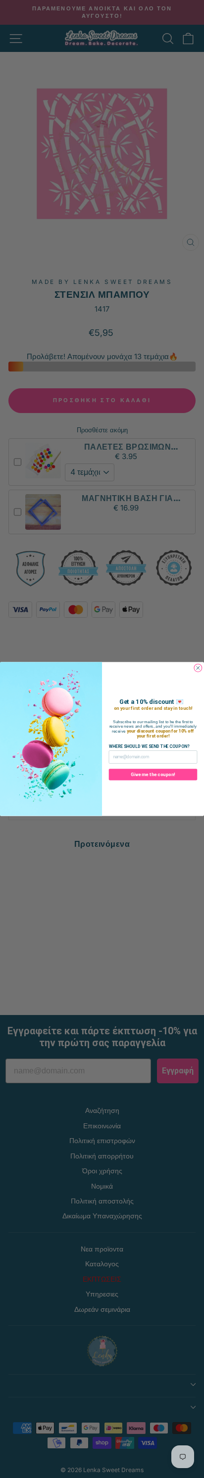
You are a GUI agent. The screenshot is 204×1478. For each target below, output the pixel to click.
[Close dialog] (198, 668)
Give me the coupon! (153, 774)
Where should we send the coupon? (149, 746)
